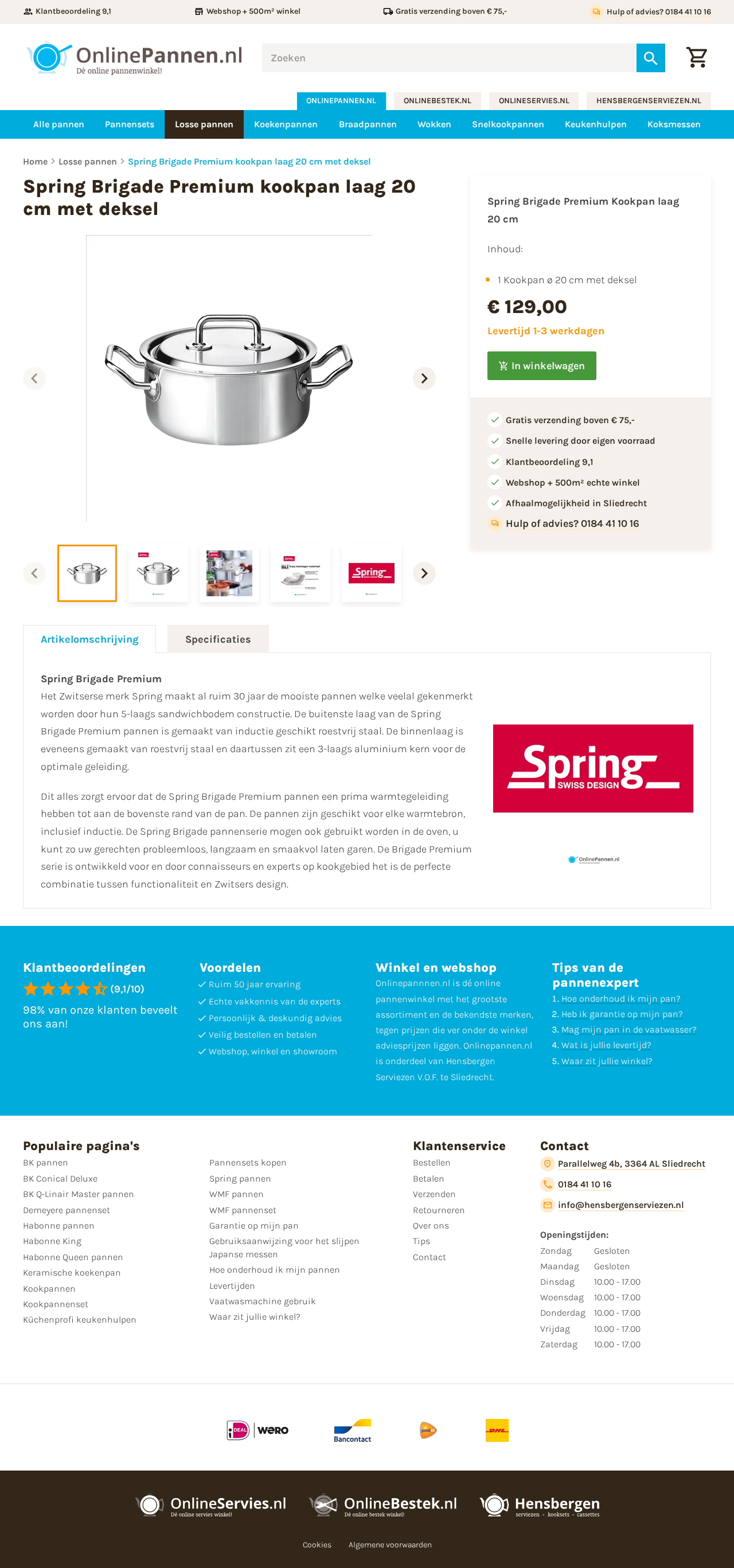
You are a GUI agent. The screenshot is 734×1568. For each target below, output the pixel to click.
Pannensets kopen (248, 1162)
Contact (429, 1257)
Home (35, 161)
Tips (421, 1240)
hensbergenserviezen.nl (648, 100)
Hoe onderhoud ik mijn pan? (621, 998)
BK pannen (45, 1162)
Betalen (428, 1178)
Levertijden (232, 1285)
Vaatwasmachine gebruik (262, 1301)
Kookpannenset (55, 1304)
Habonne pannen (59, 1225)
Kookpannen (49, 1288)
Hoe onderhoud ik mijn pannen (274, 1269)
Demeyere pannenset (66, 1210)
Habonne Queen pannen (73, 1257)
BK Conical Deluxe (60, 1178)
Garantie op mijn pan (254, 1225)
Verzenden (434, 1193)
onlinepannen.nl (341, 100)
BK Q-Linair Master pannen (78, 1193)
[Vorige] (34, 378)
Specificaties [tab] (218, 639)
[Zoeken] (651, 58)
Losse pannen (87, 161)
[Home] (134, 58)
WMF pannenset (242, 1210)
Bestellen (432, 1162)
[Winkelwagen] (696, 58)
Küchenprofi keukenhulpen (79, 1319)
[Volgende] (424, 378)
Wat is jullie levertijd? (606, 1044)
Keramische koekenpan (72, 1272)
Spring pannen (240, 1178)
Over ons (431, 1225)
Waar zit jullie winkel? (607, 1060)
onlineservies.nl (534, 100)
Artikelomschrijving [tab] (89, 639)
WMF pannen (236, 1193)
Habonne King (52, 1240)
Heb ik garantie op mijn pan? (622, 1013)
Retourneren (439, 1210)
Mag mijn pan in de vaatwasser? (629, 1029)
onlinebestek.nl (437, 100)
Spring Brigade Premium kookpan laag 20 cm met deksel (249, 161)
